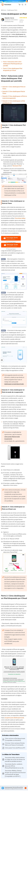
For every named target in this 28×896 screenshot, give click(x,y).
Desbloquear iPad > (12, 10)
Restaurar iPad (17, 166)
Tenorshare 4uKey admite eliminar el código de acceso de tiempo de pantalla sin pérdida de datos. (15, 759)
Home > (5, 10)
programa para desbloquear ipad (14, 717)
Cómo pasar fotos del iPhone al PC (15, 748)
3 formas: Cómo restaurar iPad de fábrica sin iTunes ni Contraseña (15, 744)
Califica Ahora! (21, 21)
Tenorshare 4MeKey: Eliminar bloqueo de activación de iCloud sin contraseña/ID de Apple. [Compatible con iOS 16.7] (15, 773)
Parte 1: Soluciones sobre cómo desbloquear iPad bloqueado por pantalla (12, 63)
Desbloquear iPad (9, 21)
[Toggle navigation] (25, 4)
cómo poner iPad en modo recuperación (12, 438)
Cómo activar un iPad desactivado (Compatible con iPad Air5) (15, 739)
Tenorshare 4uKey (20, 218)
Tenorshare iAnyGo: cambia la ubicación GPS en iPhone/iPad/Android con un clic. (14, 766)
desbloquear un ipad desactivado (14, 384)
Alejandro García (9, 18)
